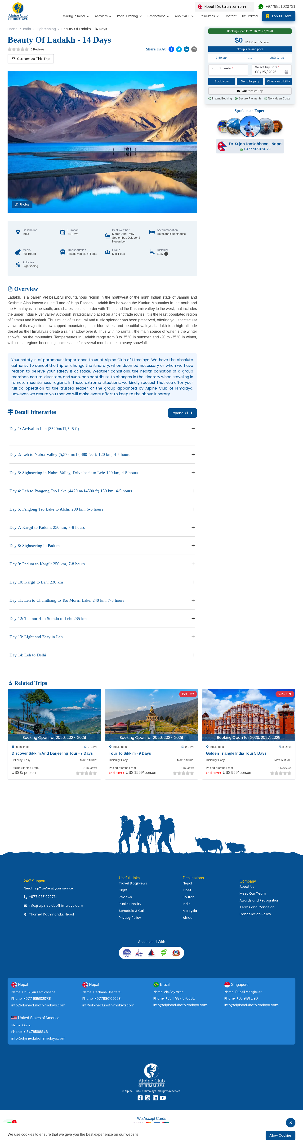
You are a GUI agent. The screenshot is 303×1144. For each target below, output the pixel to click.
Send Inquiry (250, 81)
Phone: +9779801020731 (101, 998)
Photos (25, 204)
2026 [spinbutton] (272, 72)
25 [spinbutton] (264, 72)
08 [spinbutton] (257, 72)
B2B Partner (250, 16)
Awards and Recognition (259, 900)
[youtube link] (163, 1098)
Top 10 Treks (282, 16)
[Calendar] (286, 72)
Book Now (222, 81)
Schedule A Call (131, 910)
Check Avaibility (278, 81)
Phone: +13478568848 (29, 1031)
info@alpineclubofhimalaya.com (38, 1005)
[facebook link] (140, 1098)
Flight (123, 890)
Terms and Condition (257, 907)
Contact (230, 16)
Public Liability (130, 904)
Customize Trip (252, 91)
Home (13, 29)
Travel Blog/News (133, 883)
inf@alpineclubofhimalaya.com (108, 1005)
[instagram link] (148, 1098)
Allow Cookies (280, 1135)
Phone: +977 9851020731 (31, 998)
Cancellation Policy (255, 914)
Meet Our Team (253, 893)
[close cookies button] (290, 1122)
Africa (187, 917)
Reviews (125, 897)
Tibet (187, 890)
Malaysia (190, 910)
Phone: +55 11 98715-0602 (174, 998)
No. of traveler (221, 68)
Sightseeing (46, 29)
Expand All (180, 413)
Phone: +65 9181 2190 (241, 998)
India (27, 29)
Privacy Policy (130, 917)
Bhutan (189, 897)
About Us (247, 886)
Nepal (187, 883)
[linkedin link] (155, 1098)
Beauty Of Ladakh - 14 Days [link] (84, 29)
